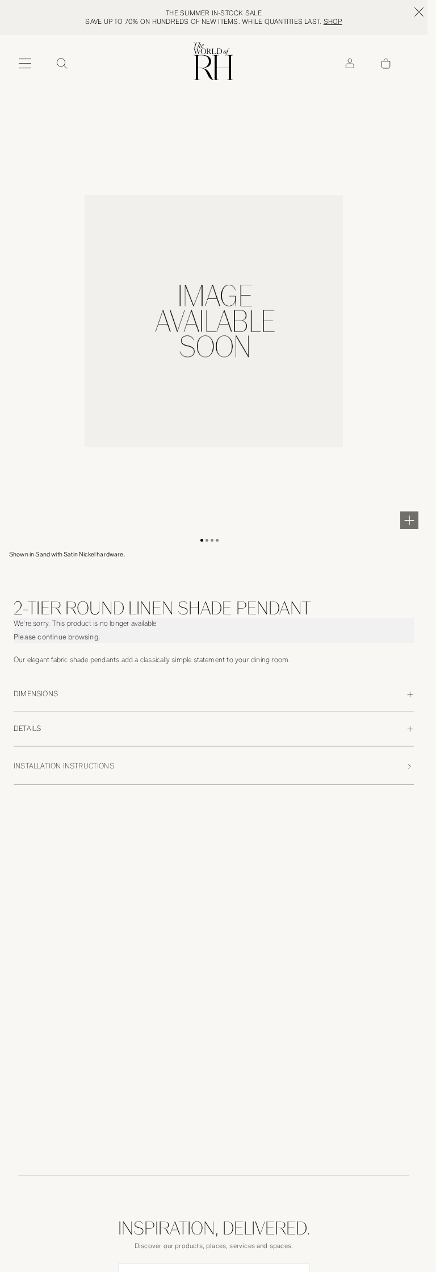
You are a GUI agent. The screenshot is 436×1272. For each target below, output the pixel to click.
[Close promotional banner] (419, 11)
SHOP (333, 21)
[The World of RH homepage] (213, 61)
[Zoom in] (409, 520)
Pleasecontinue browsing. (57, 637)
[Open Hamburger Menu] (25, 63)
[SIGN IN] (350, 63)
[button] (201, 540)
